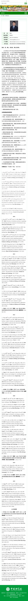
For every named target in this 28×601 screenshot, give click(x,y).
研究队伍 (7, 15)
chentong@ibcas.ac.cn (15, 39)
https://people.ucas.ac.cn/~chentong (17, 41)
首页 (3, 15)
